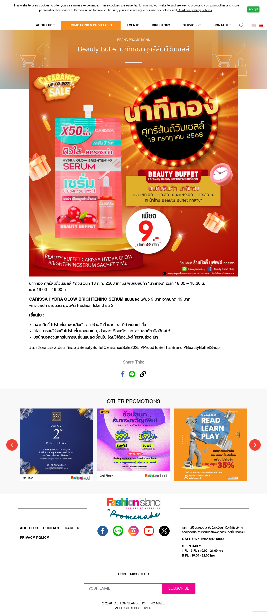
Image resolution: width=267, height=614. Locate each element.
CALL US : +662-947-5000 (203, 539)
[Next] (255, 445)
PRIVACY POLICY (34, 538)
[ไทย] (261, 25)
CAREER (72, 528)
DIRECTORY (161, 25)
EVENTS (133, 25)
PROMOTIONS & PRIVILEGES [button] (89, 25)
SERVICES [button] (191, 25)
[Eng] (253, 25)
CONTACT (51, 528)
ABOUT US (29, 528)
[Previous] (12, 445)
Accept (253, 9)
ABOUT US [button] (44, 25)
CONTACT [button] (221, 25)
